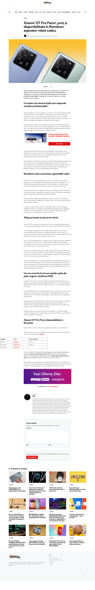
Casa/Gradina (31, 12)
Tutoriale (25, 12)
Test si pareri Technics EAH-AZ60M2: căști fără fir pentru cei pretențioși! (37, 542)
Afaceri (16, 12)
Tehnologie (74, 12)
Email (49, 445)
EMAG (42, 334)
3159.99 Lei (17, 344)
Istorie (40, 12)
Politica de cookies (53, 557)
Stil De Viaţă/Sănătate (66, 12)
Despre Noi (51, 561)
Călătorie (20, 12)
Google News (53, 386)
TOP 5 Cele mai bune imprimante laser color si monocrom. (57, 489)
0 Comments (54, 36)
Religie (59, 12)
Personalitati (49, 12)
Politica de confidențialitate (55, 559)
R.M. (28, 35)
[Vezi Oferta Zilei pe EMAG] (47, 376)
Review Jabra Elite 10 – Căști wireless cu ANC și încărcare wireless (77, 542)
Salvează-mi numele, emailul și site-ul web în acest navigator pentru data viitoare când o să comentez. (47, 454)
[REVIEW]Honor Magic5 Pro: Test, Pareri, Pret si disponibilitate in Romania (37, 515)
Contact (78, 12)
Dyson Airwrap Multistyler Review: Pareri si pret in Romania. (77, 489)
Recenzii (54, 12)
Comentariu (29, 428)
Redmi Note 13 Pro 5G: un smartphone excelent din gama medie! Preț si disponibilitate (57, 543)
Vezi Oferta (59, 143)
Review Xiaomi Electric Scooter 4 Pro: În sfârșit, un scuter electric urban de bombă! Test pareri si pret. (16, 517)
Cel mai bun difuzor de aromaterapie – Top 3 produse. (76, 515)
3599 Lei (16, 347)
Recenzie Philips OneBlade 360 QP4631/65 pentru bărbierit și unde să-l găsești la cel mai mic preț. (17, 544)
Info (50, 555)
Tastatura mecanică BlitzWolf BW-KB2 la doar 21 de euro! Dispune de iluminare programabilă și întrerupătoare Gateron (57, 517)
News (44, 12)
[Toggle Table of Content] (49, 87)
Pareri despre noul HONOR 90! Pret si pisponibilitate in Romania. (17, 489)
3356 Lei (16, 342)
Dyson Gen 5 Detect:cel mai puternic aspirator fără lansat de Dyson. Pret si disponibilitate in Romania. (37, 491)
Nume (27, 445)
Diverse (36, 12)
